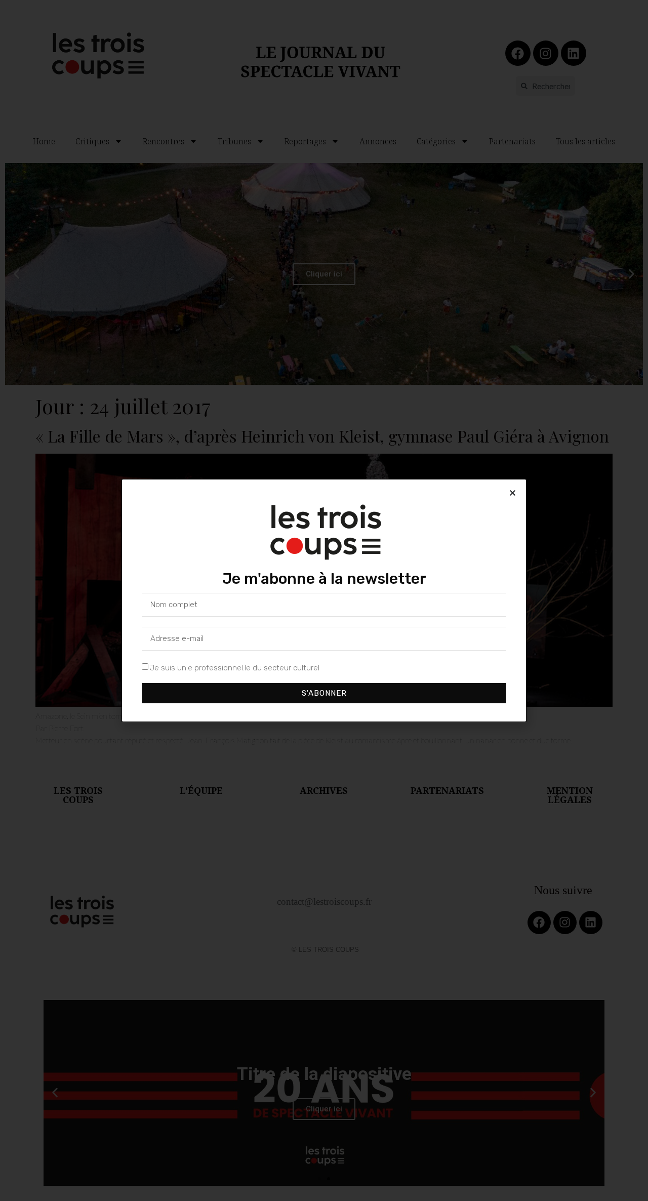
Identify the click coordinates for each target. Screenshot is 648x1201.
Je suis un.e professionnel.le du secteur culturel (234, 667)
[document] (324, 600)
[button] (512, 493)
